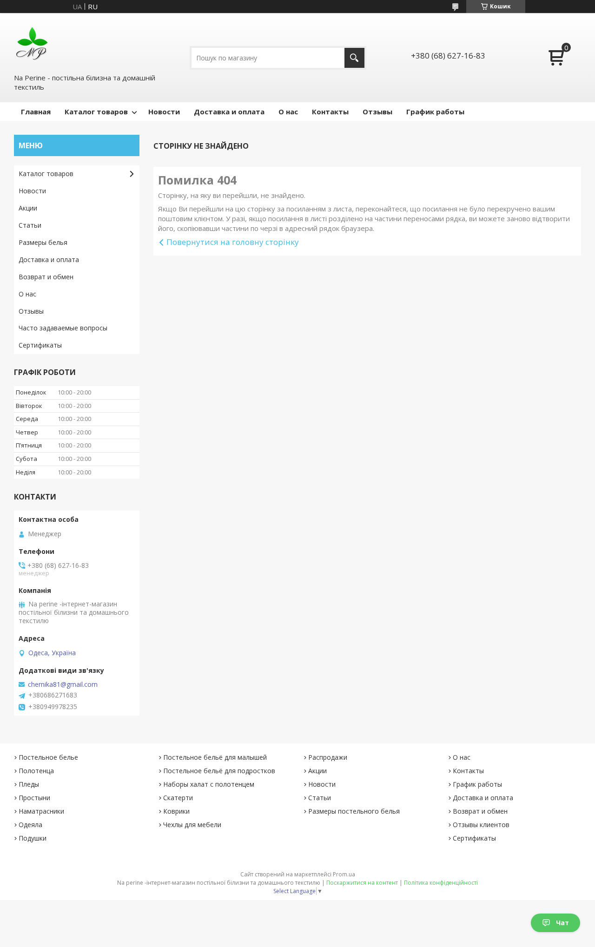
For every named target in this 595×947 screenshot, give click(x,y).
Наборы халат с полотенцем (208, 784)
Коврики (176, 811)
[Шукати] (354, 58)
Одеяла (30, 824)
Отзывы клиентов (481, 824)
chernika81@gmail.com (63, 684)
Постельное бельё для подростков (219, 770)
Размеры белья (43, 242)
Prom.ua (344, 874)
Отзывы (377, 111)
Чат (562, 922)
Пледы (29, 784)
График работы (435, 111)
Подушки (32, 838)
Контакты (330, 111)
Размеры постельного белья (354, 811)
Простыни (34, 797)
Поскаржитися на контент (362, 883)
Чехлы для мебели (192, 824)
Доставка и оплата (229, 111)
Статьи (30, 225)
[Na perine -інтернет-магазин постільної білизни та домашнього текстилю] (32, 42)
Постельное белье (48, 757)
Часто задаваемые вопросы (63, 327)
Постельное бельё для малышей (215, 757)
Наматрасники (41, 811)
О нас (288, 111)
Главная (36, 111)
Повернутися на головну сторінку (232, 242)
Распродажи (327, 757)
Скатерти (178, 797)
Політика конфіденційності (441, 883)
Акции (28, 208)
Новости (164, 111)
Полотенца (36, 770)
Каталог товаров (96, 111)
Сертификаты (40, 345)
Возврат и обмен (46, 276)
